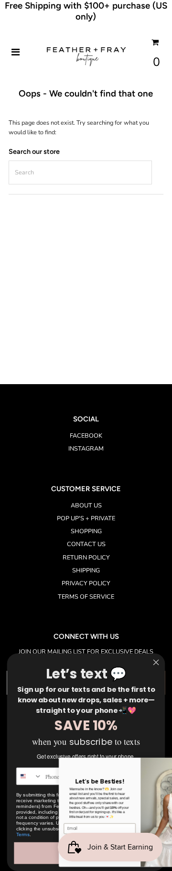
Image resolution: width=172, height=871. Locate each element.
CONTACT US (86, 544)
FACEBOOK (86, 435)
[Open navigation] (16, 53)
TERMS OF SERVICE (86, 596)
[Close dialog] (156, 662)
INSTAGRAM (86, 448)
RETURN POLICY (86, 557)
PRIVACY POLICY (86, 583)
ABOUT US (86, 505)
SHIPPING (86, 570)
